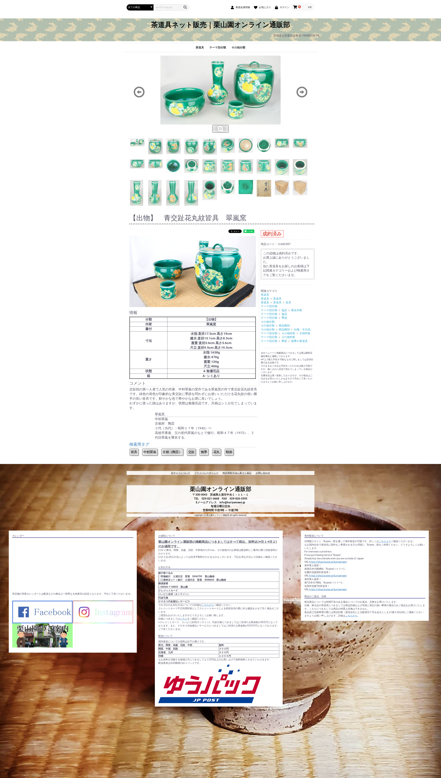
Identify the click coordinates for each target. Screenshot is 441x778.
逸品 (284, 310)
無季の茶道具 (299, 341)
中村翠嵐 (149, 452)
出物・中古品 (302, 329)
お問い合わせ (263, 472)
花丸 (216, 452)
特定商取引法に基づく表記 (237, 472)
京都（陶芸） (172, 452)
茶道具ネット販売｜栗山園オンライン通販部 (220, 25)
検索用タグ (139, 444)
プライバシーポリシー (206, 472)
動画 (229, 452)
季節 (284, 317)
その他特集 (288, 333)
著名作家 (296, 310)
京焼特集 (304, 333)
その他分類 (238, 47)
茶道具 (200, 47)
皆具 (134, 452)
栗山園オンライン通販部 (220, 489)
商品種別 (284, 325)
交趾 (191, 452)
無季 (204, 452)
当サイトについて (180, 472)
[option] (220, 94)
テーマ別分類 (217, 47)
